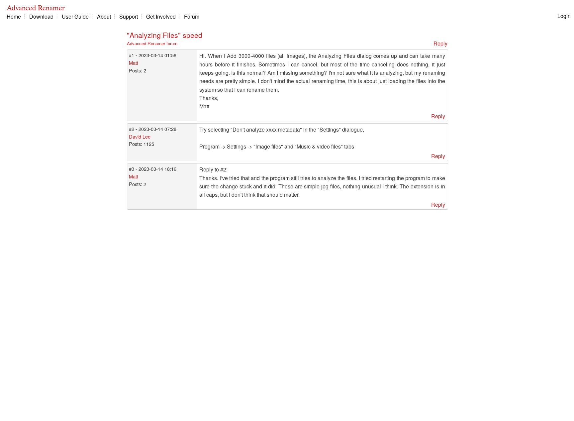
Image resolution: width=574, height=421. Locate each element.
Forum (191, 16)
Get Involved (161, 16)
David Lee (139, 136)
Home (14, 16)
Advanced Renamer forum (152, 43)
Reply (440, 43)
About (104, 16)
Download (41, 16)
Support (128, 16)
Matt (133, 62)
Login (564, 16)
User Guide (75, 16)
